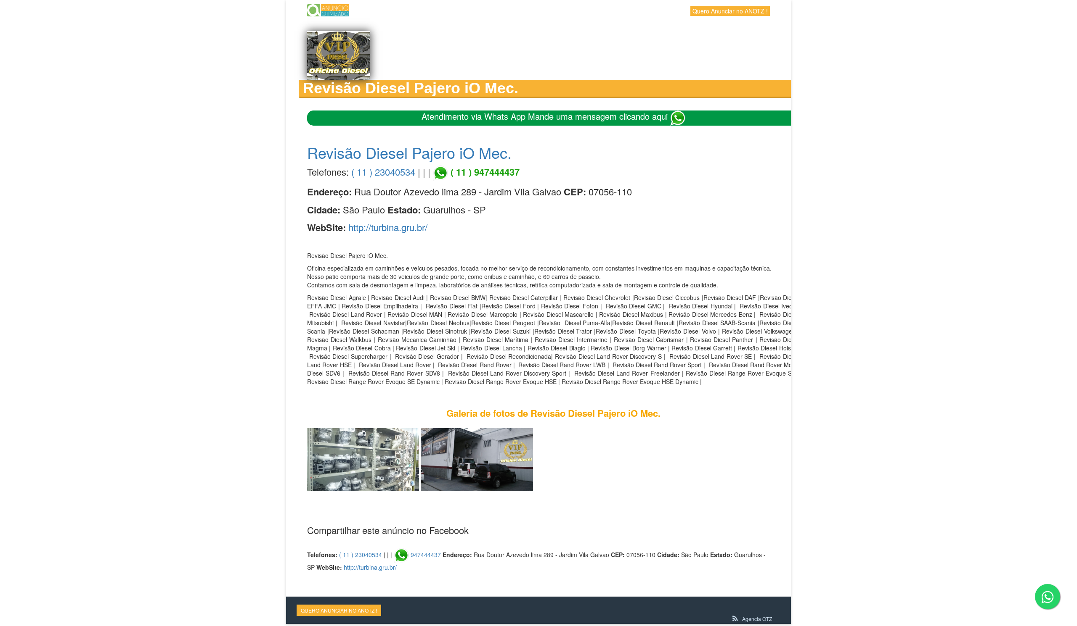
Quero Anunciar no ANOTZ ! (730, 11)
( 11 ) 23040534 (383, 171)
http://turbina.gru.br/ (387, 227)
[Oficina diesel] (363, 459)
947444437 (426, 554)
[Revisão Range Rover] (477, 459)
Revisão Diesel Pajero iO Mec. (409, 152)
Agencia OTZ (757, 618)
